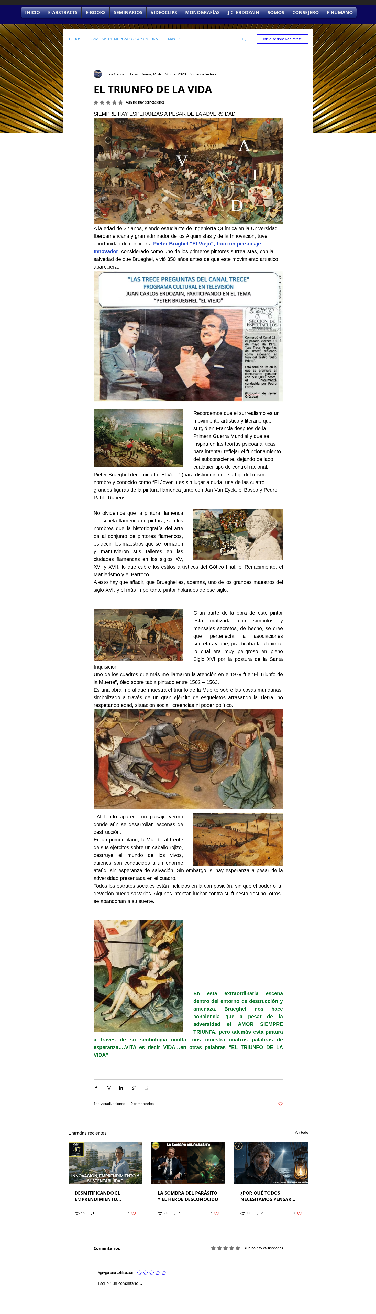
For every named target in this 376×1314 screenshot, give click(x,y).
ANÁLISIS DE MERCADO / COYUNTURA (124, 39)
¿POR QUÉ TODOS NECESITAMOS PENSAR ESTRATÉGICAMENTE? (265, 1196)
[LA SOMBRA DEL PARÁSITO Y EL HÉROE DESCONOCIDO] (188, 1163)
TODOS (74, 39)
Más (171, 39)
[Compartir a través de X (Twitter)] (108, 1087)
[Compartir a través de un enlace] (133, 1087)
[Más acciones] (280, 74)
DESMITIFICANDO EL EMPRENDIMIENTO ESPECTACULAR (97, 1196)
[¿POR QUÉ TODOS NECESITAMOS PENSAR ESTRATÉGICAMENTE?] (271, 1163)
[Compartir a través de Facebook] (96, 1087)
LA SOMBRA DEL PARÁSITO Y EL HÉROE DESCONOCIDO (188, 1196)
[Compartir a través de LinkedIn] (121, 1087)
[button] (243, 39)
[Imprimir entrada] (146, 1087)
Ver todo (301, 1132)
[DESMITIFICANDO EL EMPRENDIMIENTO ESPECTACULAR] (105, 1163)
